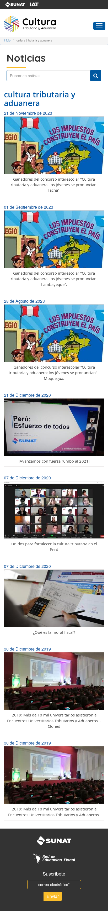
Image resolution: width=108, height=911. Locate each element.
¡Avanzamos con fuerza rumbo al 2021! (54, 461)
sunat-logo (15, 4)
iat (37, 4)
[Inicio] (40, 24)
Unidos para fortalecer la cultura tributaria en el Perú (54, 546)
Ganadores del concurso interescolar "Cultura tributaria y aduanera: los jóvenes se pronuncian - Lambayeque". (54, 278)
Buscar (95, 75)
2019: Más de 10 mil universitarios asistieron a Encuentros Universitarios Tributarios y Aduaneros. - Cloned (54, 720)
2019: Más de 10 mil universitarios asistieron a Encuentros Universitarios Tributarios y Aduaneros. (54, 811)
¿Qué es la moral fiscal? (54, 632)
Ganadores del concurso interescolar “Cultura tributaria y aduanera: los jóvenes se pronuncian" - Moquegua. (54, 372)
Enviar (53, 896)
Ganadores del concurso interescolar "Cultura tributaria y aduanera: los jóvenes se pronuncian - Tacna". (54, 184)
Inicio (7, 40)
